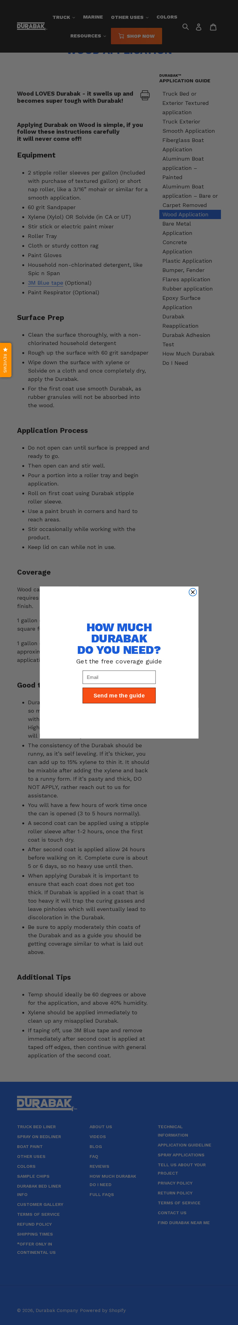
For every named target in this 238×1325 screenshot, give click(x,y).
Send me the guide (118, 695)
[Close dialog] (192, 592)
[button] (5, 360)
